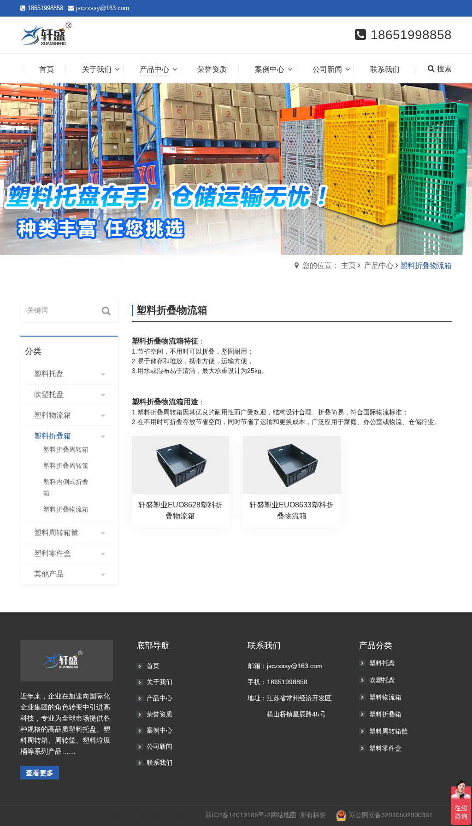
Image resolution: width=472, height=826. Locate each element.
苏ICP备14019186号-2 (238, 815)
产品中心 (379, 265)
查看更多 (39, 773)
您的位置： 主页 (329, 265)
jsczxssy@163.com (102, 8)
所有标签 (313, 815)
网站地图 (283, 815)
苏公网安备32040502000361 (391, 815)
